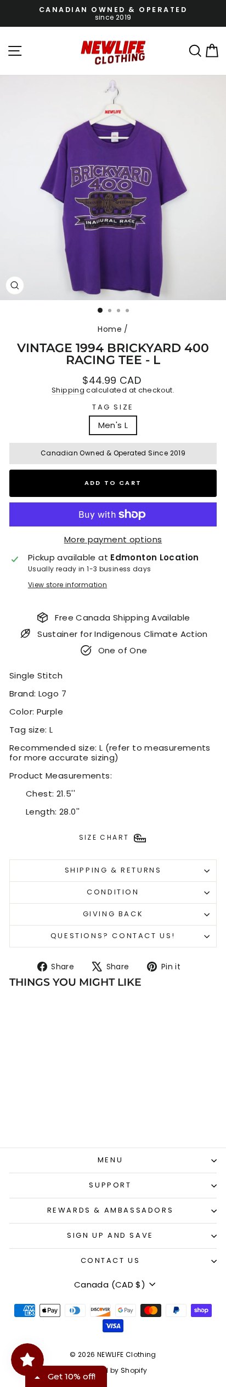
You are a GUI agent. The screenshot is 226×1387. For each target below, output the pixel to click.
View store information (67, 585)
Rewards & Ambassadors (110, 1210)
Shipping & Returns (113, 870)
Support (110, 1185)
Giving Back (113, 914)
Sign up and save (110, 1235)
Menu (110, 1160)
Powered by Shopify (113, 1370)
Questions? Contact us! (113, 935)
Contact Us (110, 1260)
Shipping (68, 390)
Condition (113, 892)
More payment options (113, 540)
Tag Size (113, 407)
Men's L (113, 425)
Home (110, 329)
